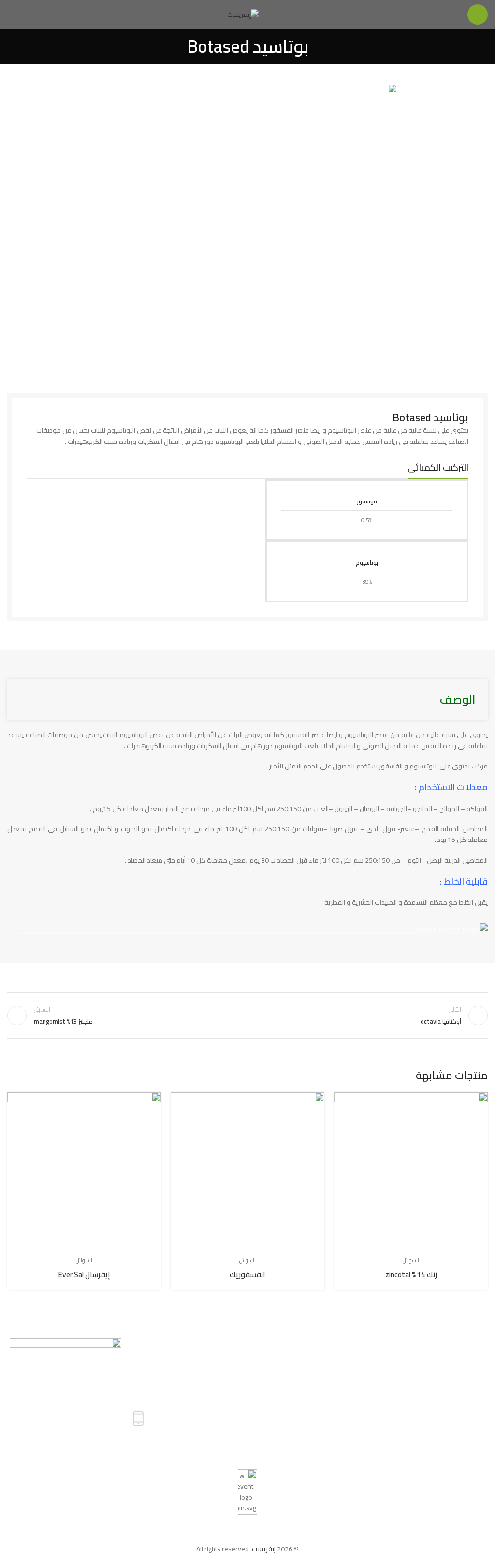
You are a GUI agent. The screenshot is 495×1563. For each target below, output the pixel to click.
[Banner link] (247, 928)
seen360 (23, 1464)
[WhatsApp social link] (390, 1433)
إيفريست (264, 1549)
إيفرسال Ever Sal (84, 1275)
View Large (342, 1100)
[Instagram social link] (412, 1433)
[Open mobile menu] (478, 14)
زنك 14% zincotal (411, 1275)
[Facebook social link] (423, 1433)
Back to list (247, 1015)
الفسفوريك (247, 1275)
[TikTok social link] (379, 1433)
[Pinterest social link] (401, 1433)
